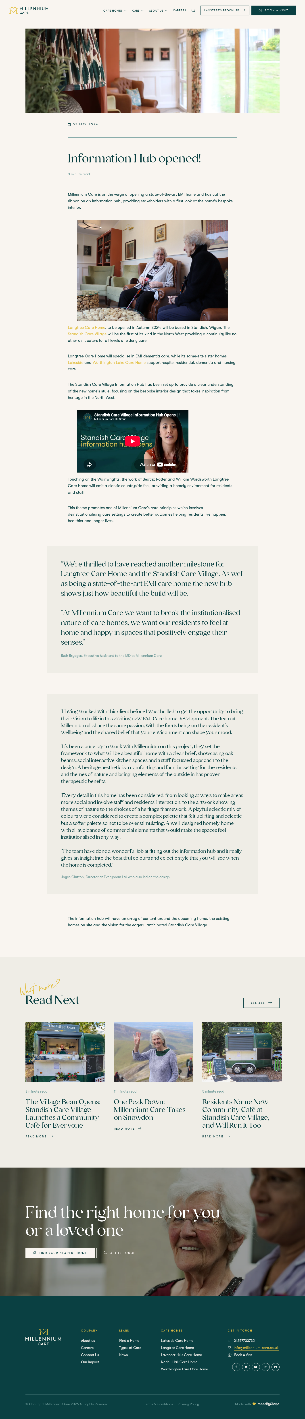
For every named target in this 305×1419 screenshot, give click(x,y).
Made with (257, 1404)
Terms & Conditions (158, 1404)
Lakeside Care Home (177, 1341)
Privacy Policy (188, 1404)
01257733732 (244, 1341)
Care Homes (113, 10)
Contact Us (90, 1355)
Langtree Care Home (86, 327)
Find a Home (129, 1341)
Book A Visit (243, 1355)
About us (157, 10)
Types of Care (130, 1348)
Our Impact (90, 1362)
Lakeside (75, 362)
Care (136, 10)
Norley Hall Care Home (179, 1362)
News (123, 1355)
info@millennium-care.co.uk (256, 1348)
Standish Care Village (87, 334)
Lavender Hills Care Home (181, 1355)
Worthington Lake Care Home (119, 362)
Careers (179, 10)
